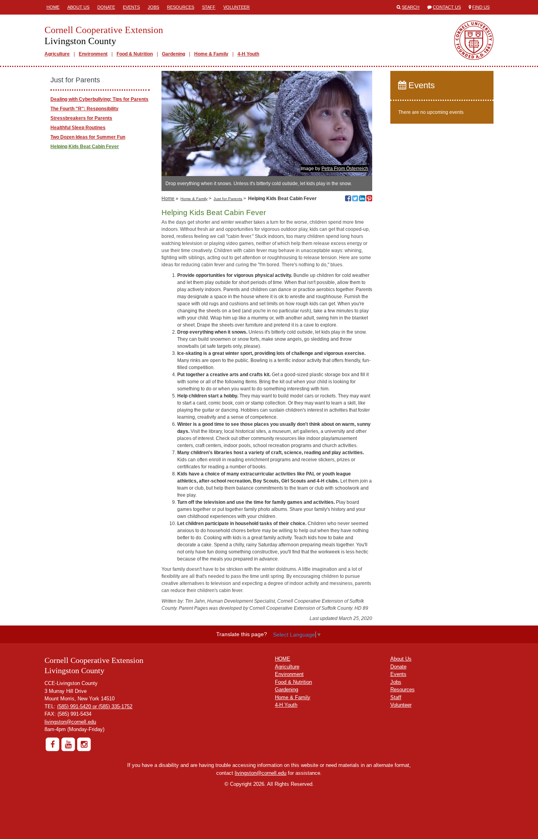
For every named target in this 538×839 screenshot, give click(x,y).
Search (410, 7)
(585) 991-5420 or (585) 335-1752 (94, 706)
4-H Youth (248, 54)
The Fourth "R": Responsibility (84, 108)
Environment (93, 54)
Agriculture (57, 54)
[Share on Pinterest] (369, 199)
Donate (106, 7)
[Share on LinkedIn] (362, 199)
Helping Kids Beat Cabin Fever (84, 146)
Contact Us (447, 7)
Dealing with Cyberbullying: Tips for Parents (99, 99)
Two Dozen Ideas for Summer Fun (87, 137)
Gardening (173, 54)
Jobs (153, 7)
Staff (208, 7)
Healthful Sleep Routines (78, 127)
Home (52, 7)
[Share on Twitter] (355, 199)
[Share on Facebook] (348, 199)
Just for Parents (227, 199)
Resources (180, 7)
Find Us (481, 7)
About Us (78, 7)
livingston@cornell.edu (70, 722)
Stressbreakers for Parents (81, 118)
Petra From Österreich (344, 168)
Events (131, 7)
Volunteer (236, 7)
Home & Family (211, 54)
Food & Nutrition (135, 54)
